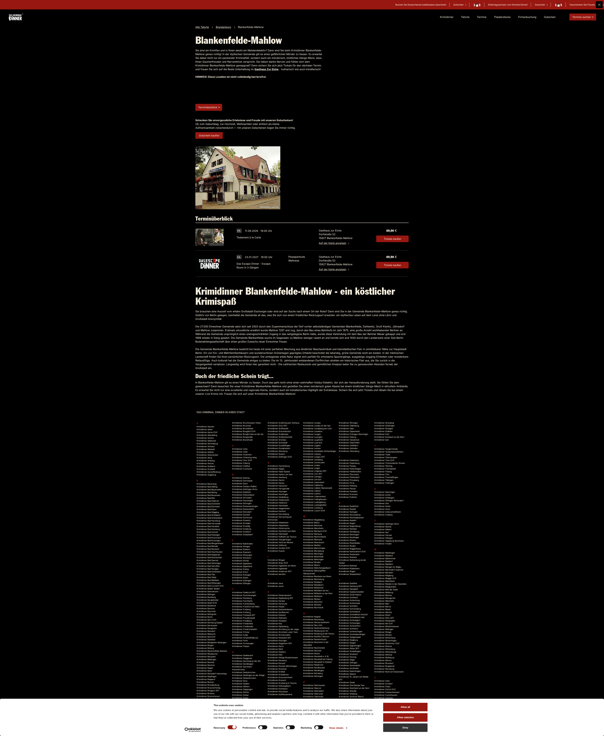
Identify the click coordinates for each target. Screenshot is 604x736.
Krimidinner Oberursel (313, 694)
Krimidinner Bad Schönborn (209, 571)
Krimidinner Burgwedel (242, 437)
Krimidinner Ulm (381, 503)
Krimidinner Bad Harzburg (208, 521)
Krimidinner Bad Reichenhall (209, 557)
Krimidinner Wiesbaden (384, 621)
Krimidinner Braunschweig (208, 688)
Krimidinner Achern (205, 438)
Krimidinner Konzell (276, 663)
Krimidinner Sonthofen (349, 668)
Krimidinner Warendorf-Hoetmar (388, 570)
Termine (481, 17)
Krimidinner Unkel (382, 506)
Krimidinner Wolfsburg (384, 657)
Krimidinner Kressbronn (278, 674)
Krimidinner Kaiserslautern (279, 595)
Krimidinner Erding (240, 569)
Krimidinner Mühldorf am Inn (316, 590)
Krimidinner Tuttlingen (384, 483)
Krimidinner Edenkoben (242, 543)
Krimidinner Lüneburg (313, 508)
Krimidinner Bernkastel (207, 625)
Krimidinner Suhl (381, 434)
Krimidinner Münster (312, 605)
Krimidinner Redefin (347, 520)
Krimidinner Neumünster (314, 648)
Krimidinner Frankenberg (243, 604)
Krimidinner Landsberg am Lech (317, 428)
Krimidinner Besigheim (207, 628)
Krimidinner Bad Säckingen (209, 563)
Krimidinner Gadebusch (242, 655)
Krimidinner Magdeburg (313, 520)
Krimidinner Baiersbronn (207, 591)
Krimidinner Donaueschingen (245, 506)
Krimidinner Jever (276, 586)
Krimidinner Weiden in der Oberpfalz (390, 584)
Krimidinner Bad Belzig (207, 492)
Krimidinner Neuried (312, 650)
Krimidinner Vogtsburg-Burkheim (389, 541)
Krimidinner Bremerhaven (208, 696)
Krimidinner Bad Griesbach (209, 515)
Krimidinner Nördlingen (313, 670)
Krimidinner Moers (311, 565)
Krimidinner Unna (382, 509)
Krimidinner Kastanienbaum (280, 609)
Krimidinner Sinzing (347, 657)
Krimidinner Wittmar (383, 655)
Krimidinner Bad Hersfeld (208, 526)
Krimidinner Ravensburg (349, 515)
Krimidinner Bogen (205, 668)
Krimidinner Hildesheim (278, 522)
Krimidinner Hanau (276, 483)
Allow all (405, 707)
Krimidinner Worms (382, 660)
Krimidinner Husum (276, 551)
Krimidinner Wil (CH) (383, 623)
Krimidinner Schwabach (349, 611)
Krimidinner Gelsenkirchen (244, 678)
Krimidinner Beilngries (206, 614)
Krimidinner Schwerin (348, 628)
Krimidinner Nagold (311, 616)
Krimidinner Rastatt (347, 509)
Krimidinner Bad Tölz (206, 574)
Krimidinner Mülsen (312, 599)
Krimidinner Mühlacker (313, 588)
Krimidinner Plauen (347, 488)
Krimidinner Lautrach (312, 442)
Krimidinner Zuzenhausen (385, 695)
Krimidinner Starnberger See (351, 685)
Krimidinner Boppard (206, 679)
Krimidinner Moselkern (313, 585)
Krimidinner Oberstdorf (313, 691)
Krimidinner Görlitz (240, 692)
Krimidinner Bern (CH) (206, 620)
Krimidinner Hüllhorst (277, 545)
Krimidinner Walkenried (384, 558)
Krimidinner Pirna (346, 483)
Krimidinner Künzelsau (278, 691)
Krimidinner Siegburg (348, 640)
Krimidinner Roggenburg (350, 549)
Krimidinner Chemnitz (242, 454)
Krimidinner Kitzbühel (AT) (279, 638)
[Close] (599, 4)
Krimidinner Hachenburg (279, 466)
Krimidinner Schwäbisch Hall (351, 617)
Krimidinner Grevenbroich (279, 431)
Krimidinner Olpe (346, 428)
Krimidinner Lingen (311, 468)
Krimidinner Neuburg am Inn (315, 631)
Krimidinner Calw (240, 449)
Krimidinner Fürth (240, 640)
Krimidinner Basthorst (206, 605)
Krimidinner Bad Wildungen (209, 583)
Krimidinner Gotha (240, 698)
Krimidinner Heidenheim (278, 500)
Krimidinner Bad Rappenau (208, 554)
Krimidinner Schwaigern (349, 620)
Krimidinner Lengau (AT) (314, 457)
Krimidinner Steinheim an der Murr (354, 688)
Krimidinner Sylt (381, 440)
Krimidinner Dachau (241, 478)
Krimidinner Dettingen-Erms (244, 489)
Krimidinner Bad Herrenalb (208, 523)
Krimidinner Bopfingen (206, 676)
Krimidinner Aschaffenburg (209, 472)
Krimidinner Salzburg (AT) (350, 586)
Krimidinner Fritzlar (240, 632)
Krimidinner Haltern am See (280, 474)
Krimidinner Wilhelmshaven (386, 626)
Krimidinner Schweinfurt (350, 626)
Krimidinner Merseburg (313, 551)
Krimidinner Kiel (275, 623)
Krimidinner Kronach (277, 680)
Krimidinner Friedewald (242, 626)
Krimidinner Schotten (348, 606)
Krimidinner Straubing (384, 423)
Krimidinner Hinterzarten (279, 528)
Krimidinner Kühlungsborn (279, 686)
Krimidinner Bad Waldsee (208, 580)
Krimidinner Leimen (312, 448)
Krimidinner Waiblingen (384, 553)
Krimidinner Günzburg (277, 451)
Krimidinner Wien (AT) (384, 618)
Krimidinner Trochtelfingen (386, 477)
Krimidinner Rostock (348, 557)
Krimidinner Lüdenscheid (314, 496)
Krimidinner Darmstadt (242, 481)
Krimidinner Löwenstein (313, 482)
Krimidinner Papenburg (349, 463)
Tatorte (465, 17)
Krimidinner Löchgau (312, 476)
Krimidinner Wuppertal (384, 666)
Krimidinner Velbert (382, 529)
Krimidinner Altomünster (207, 455)
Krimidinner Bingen (205, 645)
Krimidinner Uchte (382, 495)
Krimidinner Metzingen (313, 559)
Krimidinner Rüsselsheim (350, 574)
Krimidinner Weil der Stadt (386, 589)
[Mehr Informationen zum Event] (209, 237)
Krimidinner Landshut (312, 431)
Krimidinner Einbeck (241, 549)
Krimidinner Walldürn (383, 564)
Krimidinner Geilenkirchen (243, 672)
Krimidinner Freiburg (241, 612)
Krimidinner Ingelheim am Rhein (282, 566)
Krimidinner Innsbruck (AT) (279, 571)
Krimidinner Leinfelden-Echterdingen (319, 451)
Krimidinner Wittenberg (384, 649)
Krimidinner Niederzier (313, 665)
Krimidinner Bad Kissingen (208, 535)
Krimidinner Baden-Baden (208, 588)
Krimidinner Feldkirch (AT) (243, 592)
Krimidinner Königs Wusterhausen (283, 657)
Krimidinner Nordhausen (314, 667)
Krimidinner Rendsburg (349, 532)
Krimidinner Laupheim (313, 440)
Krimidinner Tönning (383, 466)
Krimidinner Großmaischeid (280, 437)
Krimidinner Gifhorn (241, 686)
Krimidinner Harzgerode (278, 488)
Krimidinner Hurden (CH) (279, 548)
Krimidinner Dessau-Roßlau (244, 486)
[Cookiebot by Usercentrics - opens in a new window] (193, 730)
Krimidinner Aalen (205, 429)
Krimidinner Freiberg (241, 609)
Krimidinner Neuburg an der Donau (318, 633)
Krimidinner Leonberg (313, 459)
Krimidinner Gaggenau (242, 658)
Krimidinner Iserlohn (277, 574)
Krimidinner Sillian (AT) (349, 648)
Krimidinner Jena (275, 583)
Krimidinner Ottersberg (349, 451)
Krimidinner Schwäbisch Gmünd (353, 614)
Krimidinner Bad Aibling (207, 487)
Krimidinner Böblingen (206, 659)
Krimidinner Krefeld (276, 672)
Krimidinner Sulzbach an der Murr (389, 437)
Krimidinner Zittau (382, 686)
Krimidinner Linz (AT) (312, 474)
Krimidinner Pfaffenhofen (350, 471)
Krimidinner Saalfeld (348, 583)
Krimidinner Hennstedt (278, 505)
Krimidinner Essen (240, 577)
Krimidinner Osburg (347, 437)
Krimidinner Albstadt (206, 449)
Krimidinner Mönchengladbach (317, 568)
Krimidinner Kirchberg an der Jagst (283, 629)
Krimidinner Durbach (241, 532)
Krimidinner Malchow (312, 525)
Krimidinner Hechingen (278, 494)
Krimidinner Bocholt (205, 662)
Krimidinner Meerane (312, 539)
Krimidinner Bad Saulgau (208, 569)
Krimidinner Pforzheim (349, 474)
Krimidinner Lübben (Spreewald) (317, 488)
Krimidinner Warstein (383, 572)
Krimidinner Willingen (383, 629)
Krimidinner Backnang (206, 484)
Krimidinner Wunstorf (383, 663)
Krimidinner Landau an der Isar (317, 425)
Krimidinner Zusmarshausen (387, 692)
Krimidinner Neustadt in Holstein (317, 662)
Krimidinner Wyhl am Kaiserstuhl (388, 672)
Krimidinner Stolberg (348, 694)
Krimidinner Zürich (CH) (385, 689)
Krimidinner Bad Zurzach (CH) (210, 586)
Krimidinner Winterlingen (385, 640)
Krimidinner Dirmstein (242, 498)
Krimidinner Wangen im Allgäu (387, 567)
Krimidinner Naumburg (313, 619)
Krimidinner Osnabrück (349, 440)
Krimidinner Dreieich (241, 520)
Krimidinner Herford (276, 511)
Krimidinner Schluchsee (349, 603)
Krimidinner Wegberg (383, 575)
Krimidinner (446, 17)
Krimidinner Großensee (278, 434)
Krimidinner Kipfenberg (278, 626)
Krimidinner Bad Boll (206, 498)
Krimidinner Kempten (277, 621)
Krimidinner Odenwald (313, 696)
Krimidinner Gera (239, 681)
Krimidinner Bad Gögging (208, 512)
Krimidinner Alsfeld (205, 452)
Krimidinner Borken (205, 682)
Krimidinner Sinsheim (348, 654)
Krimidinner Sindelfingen (350, 651)
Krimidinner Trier (381, 474)
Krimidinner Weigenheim (385, 587)
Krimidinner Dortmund (242, 517)
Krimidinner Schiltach (348, 597)
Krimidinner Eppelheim (242, 566)
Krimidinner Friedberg (242, 621)
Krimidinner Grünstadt (277, 442)
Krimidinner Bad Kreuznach (209, 538)
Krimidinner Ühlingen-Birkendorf (388, 500)
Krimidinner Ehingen (241, 546)
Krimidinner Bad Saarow (207, 560)
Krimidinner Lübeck (312, 491)
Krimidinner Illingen (276, 560)
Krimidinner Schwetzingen (350, 631)
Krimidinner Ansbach (206, 466)
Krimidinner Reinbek (348, 529)
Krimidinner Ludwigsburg (314, 502)
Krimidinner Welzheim (384, 601)
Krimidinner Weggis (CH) (385, 578)
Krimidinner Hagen (276, 469)
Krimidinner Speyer (347, 674)
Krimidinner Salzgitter (348, 589)
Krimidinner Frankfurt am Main (246, 606)
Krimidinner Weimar (383, 595)
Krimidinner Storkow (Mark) (351, 696)
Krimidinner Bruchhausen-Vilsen (246, 423)
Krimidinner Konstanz (277, 660)
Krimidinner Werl (381, 604)
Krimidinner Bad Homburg (208, 529)
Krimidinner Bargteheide (207, 600)
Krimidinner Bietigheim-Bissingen (211, 642)
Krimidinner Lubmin (312, 493)
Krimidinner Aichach (206, 446)
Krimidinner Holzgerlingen (279, 539)
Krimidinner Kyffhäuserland (280, 694)
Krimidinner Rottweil (348, 566)
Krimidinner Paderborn (349, 460)
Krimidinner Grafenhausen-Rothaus (283, 423)
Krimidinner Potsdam (348, 491)
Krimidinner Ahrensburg (207, 443)
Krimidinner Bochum (206, 665)
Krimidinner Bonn (204, 671)
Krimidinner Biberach (206, 634)
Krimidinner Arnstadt (206, 469)
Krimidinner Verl (381, 532)
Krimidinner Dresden (241, 523)
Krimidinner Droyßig (241, 526)
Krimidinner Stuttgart (383, 428)
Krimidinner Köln (275, 655)
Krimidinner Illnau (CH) (278, 563)
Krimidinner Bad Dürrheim (208, 506)
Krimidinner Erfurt (240, 572)
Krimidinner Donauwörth (243, 509)
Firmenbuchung (527, 17)
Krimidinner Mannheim (313, 528)
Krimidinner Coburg (241, 463)
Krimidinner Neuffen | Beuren (316, 636)
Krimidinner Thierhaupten (385, 457)
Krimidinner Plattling (348, 486)
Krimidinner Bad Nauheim (208, 549)
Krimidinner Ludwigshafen (315, 505)
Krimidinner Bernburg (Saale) (210, 622)
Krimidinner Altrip (204, 458)
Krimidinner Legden (312, 445)
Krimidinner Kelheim (277, 615)
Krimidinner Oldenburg (349, 425)
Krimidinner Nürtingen (313, 676)
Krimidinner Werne (382, 606)
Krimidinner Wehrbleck (384, 581)
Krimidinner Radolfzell (348, 506)
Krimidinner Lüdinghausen (315, 499)
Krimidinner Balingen (206, 594)
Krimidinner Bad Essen (207, 509)
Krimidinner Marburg (312, 534)
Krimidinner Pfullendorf (349, 477)
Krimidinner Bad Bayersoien (209, 489)
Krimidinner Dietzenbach (243, 495)
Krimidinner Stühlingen (384, 425)
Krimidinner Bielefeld (206, 639)
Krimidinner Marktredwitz (314, 537)
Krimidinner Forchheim (242, 601)
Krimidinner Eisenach (241, 552)
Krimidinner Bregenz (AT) (208, 690)
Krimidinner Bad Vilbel (206, 577)
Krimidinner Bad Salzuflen (208, 566)
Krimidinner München (312, 602)
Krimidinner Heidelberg (278, 497)
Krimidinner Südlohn (383, 431)
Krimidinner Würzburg (384, 669)
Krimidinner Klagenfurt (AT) (280, 643)
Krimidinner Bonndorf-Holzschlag (211, 673)
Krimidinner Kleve (276, 646)
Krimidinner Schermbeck (350, 594)
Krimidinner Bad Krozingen (209, 540)
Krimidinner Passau (347, 466)
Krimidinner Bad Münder (207, 546)
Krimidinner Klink (275, 649)
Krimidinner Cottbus (241, 466)
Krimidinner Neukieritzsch (315, 639)
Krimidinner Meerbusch (313, 542)
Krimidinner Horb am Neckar (280, 542)
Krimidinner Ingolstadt (277, 568)
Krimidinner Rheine (347, 540)
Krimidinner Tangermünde (386, 449)
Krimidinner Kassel (276, 606)
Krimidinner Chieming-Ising (244, 457)
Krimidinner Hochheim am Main (282, 531)
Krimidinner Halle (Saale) (279, 471)
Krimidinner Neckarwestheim (316, 622)
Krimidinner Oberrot (312, 688)
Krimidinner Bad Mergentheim (210, 543)
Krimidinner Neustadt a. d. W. (316, 656)
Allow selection (405, 717)
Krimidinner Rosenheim (349, 554)
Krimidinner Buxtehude (242, 440)
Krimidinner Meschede (313, 556)
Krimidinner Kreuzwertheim (280, 677)
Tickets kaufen (392, 238)
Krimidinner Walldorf (383, 561)
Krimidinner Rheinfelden (349, 543)
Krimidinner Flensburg (242, 598)
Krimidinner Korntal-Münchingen (282, 666)
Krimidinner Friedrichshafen (244, 629)
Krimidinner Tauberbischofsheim (388, 452)
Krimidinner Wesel (382, 609)
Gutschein (375, 4)
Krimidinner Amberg (206, 460)
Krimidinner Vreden (383, 543)
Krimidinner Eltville (240, 560)
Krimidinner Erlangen (241, 575)
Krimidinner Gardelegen (242, 664)
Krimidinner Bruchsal (241, 425)
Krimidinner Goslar (240, 695)
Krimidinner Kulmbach (278, 689)
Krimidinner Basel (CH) (207, 603)
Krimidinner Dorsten (241, 515)
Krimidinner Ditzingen (242, 503)
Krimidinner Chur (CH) (242, 460)
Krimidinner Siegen (347, 643)
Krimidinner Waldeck (383, 555)
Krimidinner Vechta (382, 526)
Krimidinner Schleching (349, 600)
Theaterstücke (502, 17)
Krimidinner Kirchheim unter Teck (283, 632)
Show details (336, 728)
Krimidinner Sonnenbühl (349, 665)
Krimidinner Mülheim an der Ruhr (318, 593)
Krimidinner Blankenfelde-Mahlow (212, 651)
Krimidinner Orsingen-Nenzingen (353, 434)
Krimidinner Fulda (240, 635)
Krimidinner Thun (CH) (384, 460)
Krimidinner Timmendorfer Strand (389, 463)
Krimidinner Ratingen (348, 512)
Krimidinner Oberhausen (314, 685)
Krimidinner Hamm (276, 480)
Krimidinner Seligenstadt (350, 637)
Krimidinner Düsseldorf (242, 534)
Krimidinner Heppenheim (279, 508)
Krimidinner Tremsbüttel (385, 469)
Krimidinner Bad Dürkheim (208, 504)
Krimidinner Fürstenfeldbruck (245, 638)
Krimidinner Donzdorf (241, 512)
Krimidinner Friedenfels (242, 623)
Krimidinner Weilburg (383, 592)
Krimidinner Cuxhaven (242, 469)
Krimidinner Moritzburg (313, 579)
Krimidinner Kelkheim (277, 618)
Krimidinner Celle (240, 452)
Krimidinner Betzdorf (206, 631)
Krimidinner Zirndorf (383, 684)
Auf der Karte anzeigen (332, 243)
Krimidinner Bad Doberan (208, 501)
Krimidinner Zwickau (383, 698)
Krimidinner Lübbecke (313, 485)
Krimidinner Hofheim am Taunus (282, 537)
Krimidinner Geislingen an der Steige (248, 675)
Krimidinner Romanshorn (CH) (352, 551)
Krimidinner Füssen (240, 646)
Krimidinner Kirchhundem (279, 635)
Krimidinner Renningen (349, 534)
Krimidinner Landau (312, 423)
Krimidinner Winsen (383, 635)
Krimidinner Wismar (383, 646)
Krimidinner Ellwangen (242, 555)
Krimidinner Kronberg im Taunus (282, 683)
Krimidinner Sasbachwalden (351, 592)
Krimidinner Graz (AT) (277, 425)
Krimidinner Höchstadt (278, 534)
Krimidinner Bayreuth (206, 611)
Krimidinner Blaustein (206, 656)
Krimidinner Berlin (205, 617)
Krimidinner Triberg (383, 471)
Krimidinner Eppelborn (242, 563)
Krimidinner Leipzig (312, 454)
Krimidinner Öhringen (348, 423)
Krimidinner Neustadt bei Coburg (317, 659)
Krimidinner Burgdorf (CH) (243, 431)
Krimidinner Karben (276, 601)
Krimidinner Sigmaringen (350, 645)
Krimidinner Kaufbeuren (278, 612)
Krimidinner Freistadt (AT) (243, 615)
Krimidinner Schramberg (350, 609)
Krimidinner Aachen (205, 426)
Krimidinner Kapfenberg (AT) (280, 598)
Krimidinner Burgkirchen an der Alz (247, 434)
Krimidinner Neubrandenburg (316, 628)
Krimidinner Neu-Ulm (312, 625)
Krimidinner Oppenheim (349, 431)
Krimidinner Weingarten (384, 598)
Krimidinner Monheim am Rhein (317, 576)
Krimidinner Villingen (383, 538)
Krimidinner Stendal (347, 691)
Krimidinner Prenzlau (348, 494)
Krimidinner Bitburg (205, 648)
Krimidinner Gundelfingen (279, 445)
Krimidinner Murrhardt (313, 607)
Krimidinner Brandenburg (208, 685)
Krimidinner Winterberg (384, 638)
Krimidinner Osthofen (348, 448)
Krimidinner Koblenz (277, 652)
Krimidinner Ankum (205, 463)
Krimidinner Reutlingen (349, 537)
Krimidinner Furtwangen (243, 643)
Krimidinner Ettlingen (241, 583)
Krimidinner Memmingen (314, 548)
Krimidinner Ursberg (383, 515)
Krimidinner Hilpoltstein (278, 525)
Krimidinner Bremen (206, 693)
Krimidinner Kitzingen (277, 640)
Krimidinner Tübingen (383, 480)
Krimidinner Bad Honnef (207, 532)
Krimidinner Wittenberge (385, 652)
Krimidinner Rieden (347, 546)
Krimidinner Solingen (348, 662)
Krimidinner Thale (382, 454)
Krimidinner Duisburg (241, 529)
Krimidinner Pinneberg (349, 480)
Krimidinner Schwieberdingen (352, 634)
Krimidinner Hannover (277, 486)
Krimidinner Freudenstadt (243, 618)
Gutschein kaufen (209, 135)
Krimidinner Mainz (311, 522)
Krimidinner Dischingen (242, 500)
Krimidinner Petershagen (350, 469)
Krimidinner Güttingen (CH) (280, 457)
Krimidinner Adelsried (206, 441)
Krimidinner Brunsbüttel (242, 428)
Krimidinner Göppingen (242, 689)
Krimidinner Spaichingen (350, 671)
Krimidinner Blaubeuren (207, 654)
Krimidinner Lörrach (312, 479)
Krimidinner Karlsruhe (277, 604)
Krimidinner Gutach (276, 454)
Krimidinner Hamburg (277, 477)
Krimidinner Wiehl (382, 615)
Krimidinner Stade (347, 682)
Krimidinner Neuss (311, 653)
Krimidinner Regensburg (349, 526)
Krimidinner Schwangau (349, 623)
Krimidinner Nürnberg (313, 673)
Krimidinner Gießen (240, 684)
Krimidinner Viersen (383, 535)
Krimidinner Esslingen (241, 580)
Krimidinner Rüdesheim (349, 568)
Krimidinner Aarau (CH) (207, 432)
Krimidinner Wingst (382, 632)
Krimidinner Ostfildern (348, 445)
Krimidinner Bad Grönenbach (209, 518)
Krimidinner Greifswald (278, 428)
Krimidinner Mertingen (313, 554)
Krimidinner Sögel (347, 660)
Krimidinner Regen (347, 523)
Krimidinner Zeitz (382, 681)
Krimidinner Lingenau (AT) (314, 471)
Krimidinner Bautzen (206, 608)
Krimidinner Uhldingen (384, 498)
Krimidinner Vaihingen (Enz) (386, 524)
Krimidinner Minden (312, 562)
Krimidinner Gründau (277, 440)
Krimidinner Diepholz (241, 492)
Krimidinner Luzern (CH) (314, 510)
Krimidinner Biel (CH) (206, 637)
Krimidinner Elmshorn (241, 558)
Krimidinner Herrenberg (278, 514)
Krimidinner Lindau (311, 465)
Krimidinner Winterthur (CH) (386, 643)
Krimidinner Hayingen (277, 491)
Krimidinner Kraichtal (277, 669)
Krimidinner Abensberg (207, 435)
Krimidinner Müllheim (312, 596)
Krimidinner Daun (240, 483)
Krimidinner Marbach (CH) (315, 531)
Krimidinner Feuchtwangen (244, 595)
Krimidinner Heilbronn (277, 503)
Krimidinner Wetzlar (383, 612)
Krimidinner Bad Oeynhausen (210, 552)
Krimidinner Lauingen (312, 437)
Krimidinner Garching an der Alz (246, 661)
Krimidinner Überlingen (384, 492)
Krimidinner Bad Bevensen (208, 495)
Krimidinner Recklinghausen (351, 517)
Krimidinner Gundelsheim (279, 448)
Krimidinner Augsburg (206, 475)
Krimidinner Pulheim (348, 497)
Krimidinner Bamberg (206, 597)
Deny (405, 727)
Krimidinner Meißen (312, 545)
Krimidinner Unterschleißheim (387, 512)
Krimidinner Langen (312, 434)
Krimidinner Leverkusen (314, 462)
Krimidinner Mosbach (312, 582)
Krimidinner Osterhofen (349, 442)
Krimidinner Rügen (347, 571)
